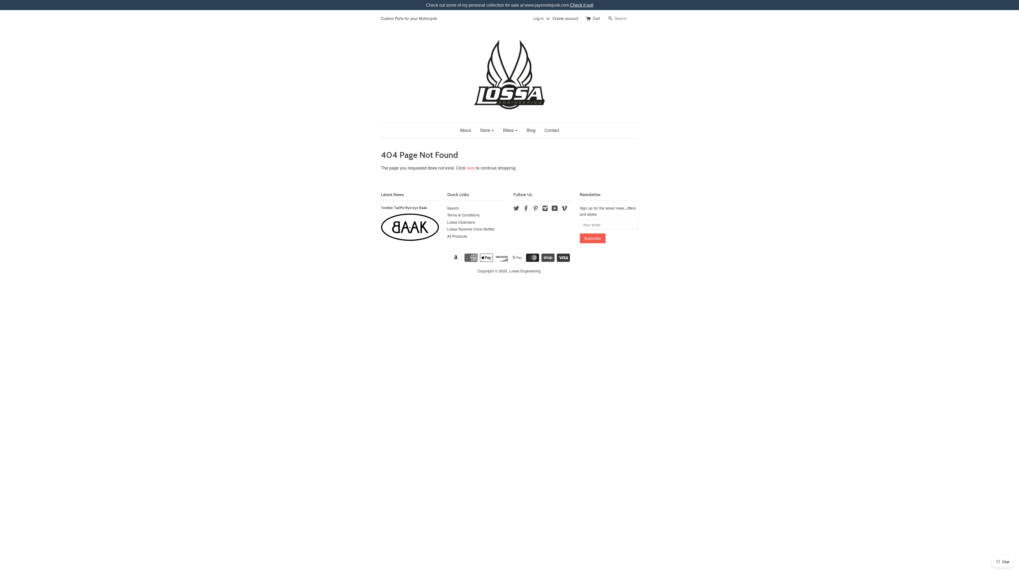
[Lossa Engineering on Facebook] (526, 209)
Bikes (509, 130)
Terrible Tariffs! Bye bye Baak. (404, 208)
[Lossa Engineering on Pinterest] (535, 209)
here (471, 168)
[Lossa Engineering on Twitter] (516, 209)
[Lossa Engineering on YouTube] (555, 209)
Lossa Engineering (525, 271)
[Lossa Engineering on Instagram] (545, 209)
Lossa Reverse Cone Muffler (471, 229)
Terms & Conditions (463, 215)
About (465, 130)
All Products (457, 236)
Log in (538, 18)
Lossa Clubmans (461, 222)
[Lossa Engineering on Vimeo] (564, 209)
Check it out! (581, 5)
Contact (552, 130)
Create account (565, 18)
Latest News (392, 194)
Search (453, 208)
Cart (596, 18)
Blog (531, 130)
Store (485, 130)
